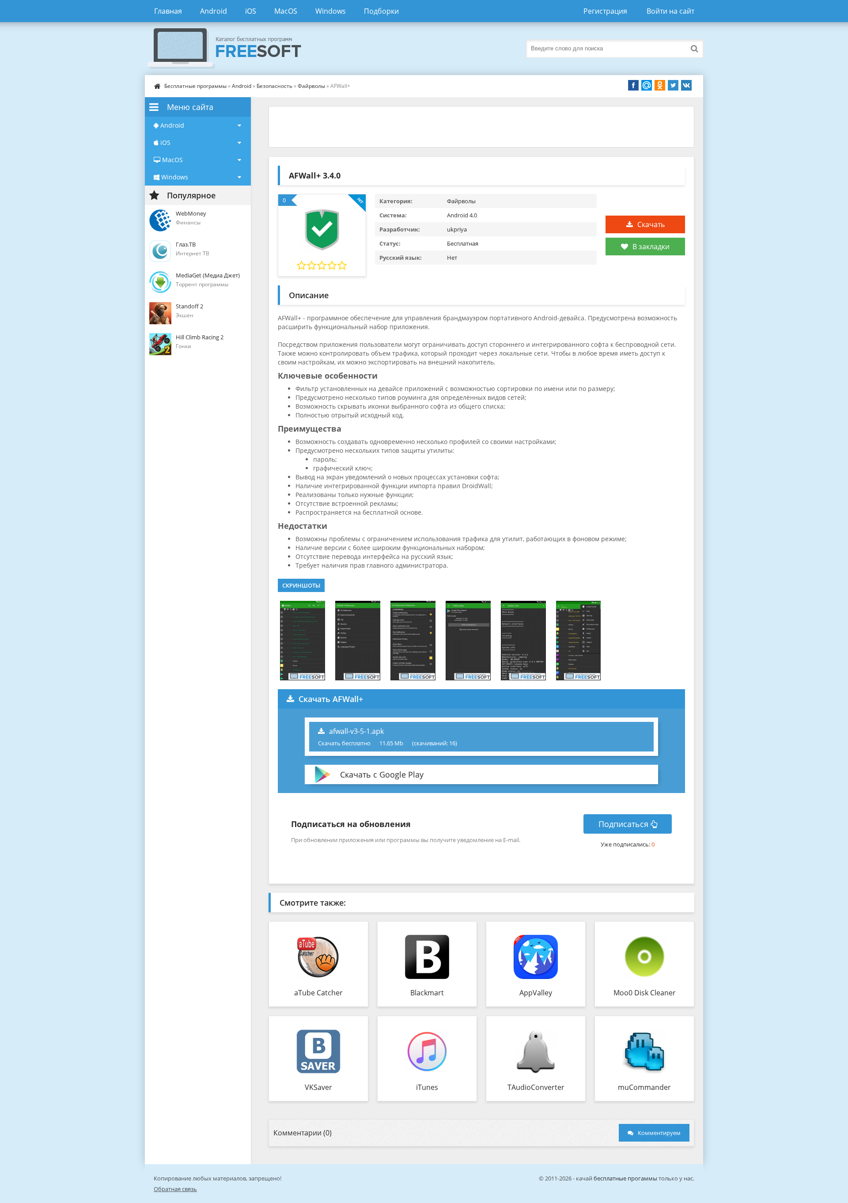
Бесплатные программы (195, 86)
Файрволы (311, 86)
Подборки (381, 11)
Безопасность (274, 86)
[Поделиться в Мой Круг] (646, 85)
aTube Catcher (318, 993)
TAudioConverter (535, 1087)
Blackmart (427, 993)
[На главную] (233, 49)
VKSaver (318, 1087)
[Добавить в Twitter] (673, 85)
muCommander (644, 1087)
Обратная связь (175, 1189)
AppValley (535, 993)
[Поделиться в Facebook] (633, 85)
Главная (168, 11)
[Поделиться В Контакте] (686, 85)
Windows (330, 11)
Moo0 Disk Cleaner (644, 993)
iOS (250, 11)
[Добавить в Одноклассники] (660, 85)
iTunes (427, 1087)
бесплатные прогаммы (625, 1178)
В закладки (651, 246)
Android (213, 11)
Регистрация (605, 11)
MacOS (285, 11)
